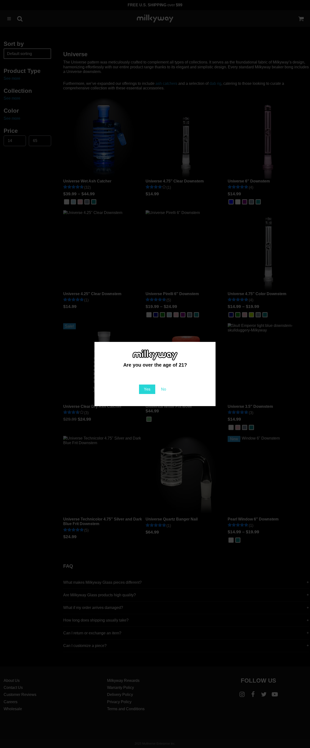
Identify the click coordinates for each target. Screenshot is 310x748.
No (163, 389)
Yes (147, 389)
